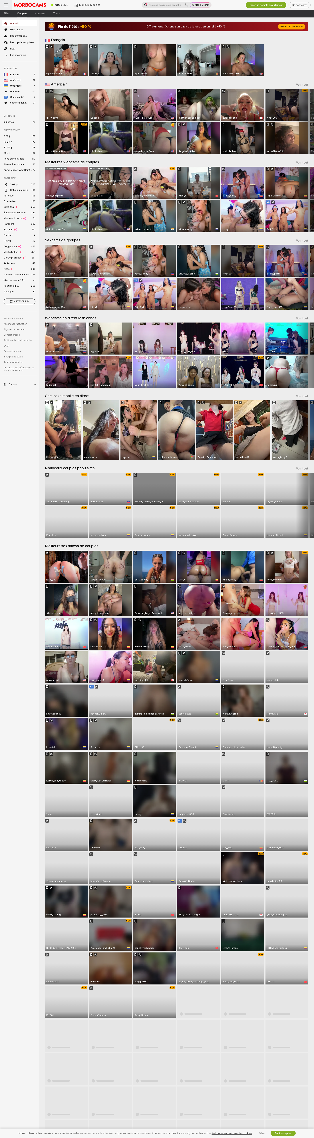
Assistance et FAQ (13, 318)
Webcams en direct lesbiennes (70, 318)
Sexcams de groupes (62, 240)
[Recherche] (186, 4)
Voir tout (302, 84)
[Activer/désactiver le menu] (6, 5)
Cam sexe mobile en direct (67, 396)
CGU (6, 346)
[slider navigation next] (305, 121)
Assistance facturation (15, 324)
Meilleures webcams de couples (72, 162)
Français (58, 40)
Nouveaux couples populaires (70, 468)
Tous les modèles (13, 362)
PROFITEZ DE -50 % (291, 26)
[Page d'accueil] (30, 5)
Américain (59, 84)
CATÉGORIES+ (21, 301)
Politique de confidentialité (18, 340)
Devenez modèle (12, 351)
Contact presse (12, 335)
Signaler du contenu (14, 329)
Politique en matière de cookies (232, 1133)
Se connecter (299, 5)
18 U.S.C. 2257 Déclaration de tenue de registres (19, 368)
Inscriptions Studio (13, 356)
